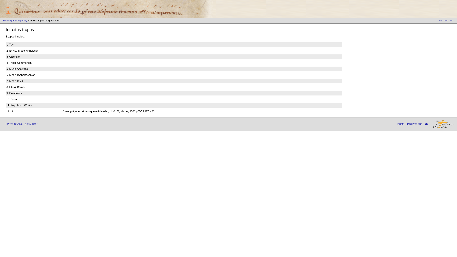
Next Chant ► (32, 124)
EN (446, 20)
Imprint (400, 124)
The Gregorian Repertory (15, 20)
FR (451, 20)
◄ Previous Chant (13, 124)
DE (440, 20)
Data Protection (414, 124)
